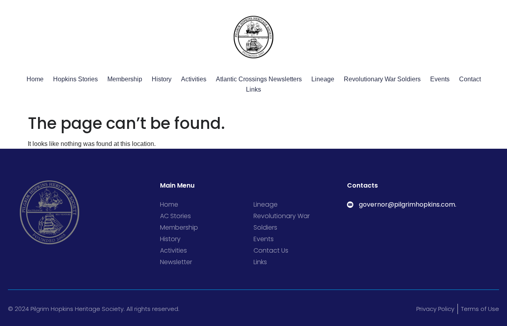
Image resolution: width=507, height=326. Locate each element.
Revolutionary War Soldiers (382, 79)
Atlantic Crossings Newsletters (259, 79)
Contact (470, 79)
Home (35, 79)
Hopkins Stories (75, 79)
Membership (124, 79)
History (162, 79)
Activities (193, 79)
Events (440, 79)
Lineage (322, 79)
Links (253, 89)
